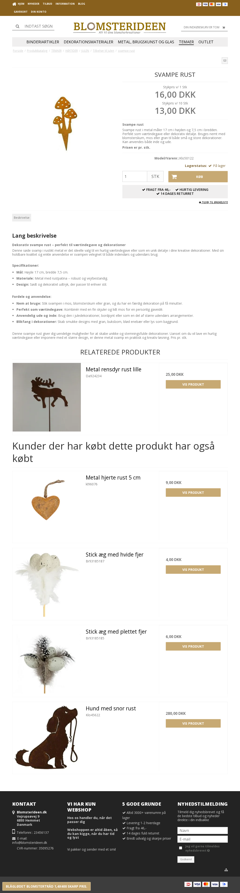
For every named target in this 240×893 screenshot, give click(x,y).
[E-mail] (202, 839)
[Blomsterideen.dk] (120, 27)
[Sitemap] (226, 870)
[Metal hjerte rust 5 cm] (46, 505)
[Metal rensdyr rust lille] (46, 397)
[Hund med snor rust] (46, 736)
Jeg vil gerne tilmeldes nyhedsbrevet (202, 848)
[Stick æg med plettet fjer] (46, 659)
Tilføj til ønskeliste (214, 202)
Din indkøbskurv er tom (201, 27)
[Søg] (33, 26)
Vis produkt (193, 384)
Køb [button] (199, 176)
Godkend (186, 859)
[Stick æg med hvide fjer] (46, 582)
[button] (225, 60)
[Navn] (202, 830)
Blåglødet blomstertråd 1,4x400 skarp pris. (46, 886)
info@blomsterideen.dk (29, 842)
